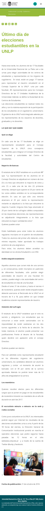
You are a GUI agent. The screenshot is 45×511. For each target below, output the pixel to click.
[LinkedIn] (16, 24)
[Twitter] (6, 24)
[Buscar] (35, 4)
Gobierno (26, 11)
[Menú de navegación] (40, 4)
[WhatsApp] (12, 24)
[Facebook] (3, 24)
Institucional (12, 11)
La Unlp (19, 11)
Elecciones (12, 14)
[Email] (9, 24)
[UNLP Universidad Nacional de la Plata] (10, 4)
